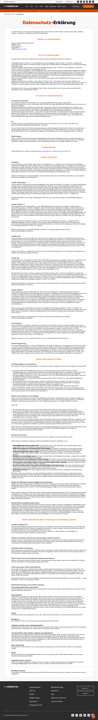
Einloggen (77, 6)
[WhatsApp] (93, 2)
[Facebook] (87, 2)
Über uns (32, 691)
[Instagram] (81, 2)
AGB (52, 694)
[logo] (11, 6)
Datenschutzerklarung (58, 698)
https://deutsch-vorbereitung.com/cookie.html (56, 151)
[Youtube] (84, 2)
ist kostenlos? (88, 6)
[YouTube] (80, 715)
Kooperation (33, 701)
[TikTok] (78, 2)
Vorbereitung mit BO (9, 14)
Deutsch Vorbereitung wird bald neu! (49, 11)
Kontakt (31, 694)
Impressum (55, 691)
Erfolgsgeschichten (35, 705)
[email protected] (21, 49)
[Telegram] (90, 2)
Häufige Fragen (34, 698)
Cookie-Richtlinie (57, 701)
